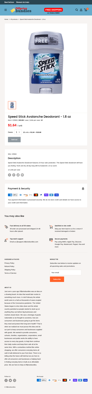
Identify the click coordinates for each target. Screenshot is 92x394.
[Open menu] (5, 10)
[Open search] (77, 10)
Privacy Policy (9, 263)
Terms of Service (10, 273)
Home (6, 19)
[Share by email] (22, 175)
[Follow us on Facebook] (6, 380)
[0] (85, 10)
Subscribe (57, 279)
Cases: (10, 132)
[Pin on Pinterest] (13, 175)
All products (14, 19)
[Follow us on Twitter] (10, 380)
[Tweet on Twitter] (18, 175)
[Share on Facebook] (9, 175)
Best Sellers (9, 2)
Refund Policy (9, 266)
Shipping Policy (9, 270)
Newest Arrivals (22, 2)
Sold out (14, 139)
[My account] (81, 10)
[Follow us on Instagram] (14, 380)
